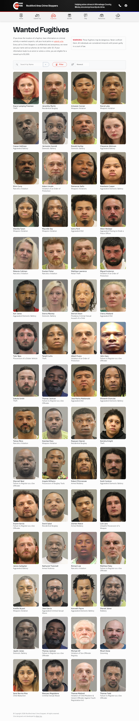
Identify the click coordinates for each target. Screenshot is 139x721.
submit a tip (58, 41)
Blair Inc (39, 716)
